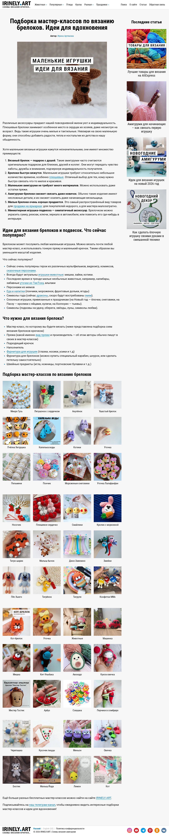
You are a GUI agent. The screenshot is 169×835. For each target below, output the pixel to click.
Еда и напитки (16, 291)
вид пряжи (43, 335)
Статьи (143, 4)
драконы (42, 295)
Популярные (56, 4)
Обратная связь (157, 4)
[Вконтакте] (163, 830)
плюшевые (56, 177)
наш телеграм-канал (42, 804)
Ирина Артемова (66, 36)
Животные (40, 4)
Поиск (124, 4)
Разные (88, 4)
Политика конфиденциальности (70, 828)
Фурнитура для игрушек (22, 351)
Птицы (69, 4)
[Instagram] (129, 830)
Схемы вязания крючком (17, 7)
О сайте (133, 4)
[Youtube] (136, 830)
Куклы (78, 4)
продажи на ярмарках (27, 206)
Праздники (102, 4)
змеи (88, 295)
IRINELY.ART (103, 797)
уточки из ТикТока (32, 283)
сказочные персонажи (21, 270)
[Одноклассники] (156, 830)
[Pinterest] (150, 830)
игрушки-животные (50, 274)
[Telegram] (143, 830)
